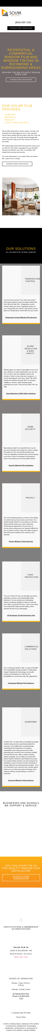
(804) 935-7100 (21, 957)
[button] (38, 3)
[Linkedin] (24, 965)
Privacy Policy (21, 1017)
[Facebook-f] (18, 965)
